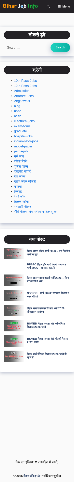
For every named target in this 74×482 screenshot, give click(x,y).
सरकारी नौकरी (23, 207)
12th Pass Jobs (25, 86)
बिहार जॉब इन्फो (31, 475)
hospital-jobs (23, 136)
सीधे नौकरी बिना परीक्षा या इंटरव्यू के (35, 212)
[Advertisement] (37, 415)
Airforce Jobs (24, 96)
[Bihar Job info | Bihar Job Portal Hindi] (20, 6)
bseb (17, 116)
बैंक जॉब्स (19, 176)
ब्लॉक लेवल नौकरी (25, 181)
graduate (20, 131)
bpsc (17, 111)
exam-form (22, 126)
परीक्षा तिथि (20, 161)
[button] (48, 6)
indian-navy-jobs (26, 141)
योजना (18, 187)
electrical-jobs (24, 121)
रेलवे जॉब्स (20, 197)
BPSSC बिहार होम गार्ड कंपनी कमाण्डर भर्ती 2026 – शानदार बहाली (46, 266)
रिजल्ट (18, 191)
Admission (21, 91)
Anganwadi (22, 101)
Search (60, 47)
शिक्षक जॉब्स (21, 202)
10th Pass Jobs (25, 81)
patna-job (21, 151)
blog (17, 106)
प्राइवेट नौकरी (22, 171)
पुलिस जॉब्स (21, 166)
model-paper (23, 146)
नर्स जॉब (19, 156)
